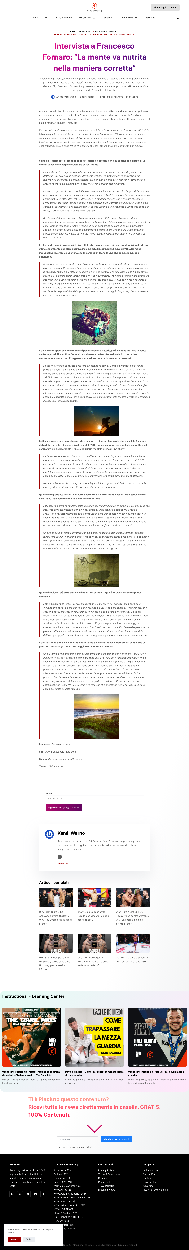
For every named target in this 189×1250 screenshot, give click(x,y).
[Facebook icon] (60, 857)
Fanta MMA (60, 1181)
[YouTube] (35, 1194)
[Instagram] (28, 1194)
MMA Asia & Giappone (66, 1193)
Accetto (14, 1239)
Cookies (102, 1178)
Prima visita (104, 1181)
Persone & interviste (112, 97)
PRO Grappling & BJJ (65, 1216)
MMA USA (59, 1209)
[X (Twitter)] (20, 1194)
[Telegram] (43, 1194)
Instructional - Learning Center (33, 996)
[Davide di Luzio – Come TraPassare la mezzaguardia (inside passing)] (94, 1037)
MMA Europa (61, 1201)
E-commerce (150, 18)
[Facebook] (12, 1194)
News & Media (62, 1213)
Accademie (60, 1170)
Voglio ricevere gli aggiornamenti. (64, 807)
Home (35, 18)
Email (49, 793)
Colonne (58, 1174)
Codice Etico (150, 1174)
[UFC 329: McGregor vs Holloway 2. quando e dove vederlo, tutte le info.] (94, 943)
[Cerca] (178, 18)
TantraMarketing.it (127, 1245)
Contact (147, 1178)
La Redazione (150, 1170)
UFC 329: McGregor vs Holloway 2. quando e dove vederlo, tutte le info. (93, 961)
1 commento (132, 97)
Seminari (58, 1220)
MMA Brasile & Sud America (69, 1197)
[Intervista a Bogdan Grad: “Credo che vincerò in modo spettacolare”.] (94, 897)
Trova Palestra (129, 18)
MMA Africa (60, 1189)
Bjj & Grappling (64, 18)
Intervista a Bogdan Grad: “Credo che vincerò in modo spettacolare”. (93, 915)
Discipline (59, 1178)
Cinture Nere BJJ (87, 18)
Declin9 (29, 1239)
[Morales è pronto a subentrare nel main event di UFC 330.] (133, 943)
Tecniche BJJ (108, 18)
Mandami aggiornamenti (116, 1139)
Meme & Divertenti (64, 1185)
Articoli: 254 (63, 863)
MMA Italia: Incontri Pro (67, 1205)
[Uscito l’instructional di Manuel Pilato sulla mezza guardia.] (157, 1037)
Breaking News (106, 1189)
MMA (47, 18)
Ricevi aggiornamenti (165, 7)
